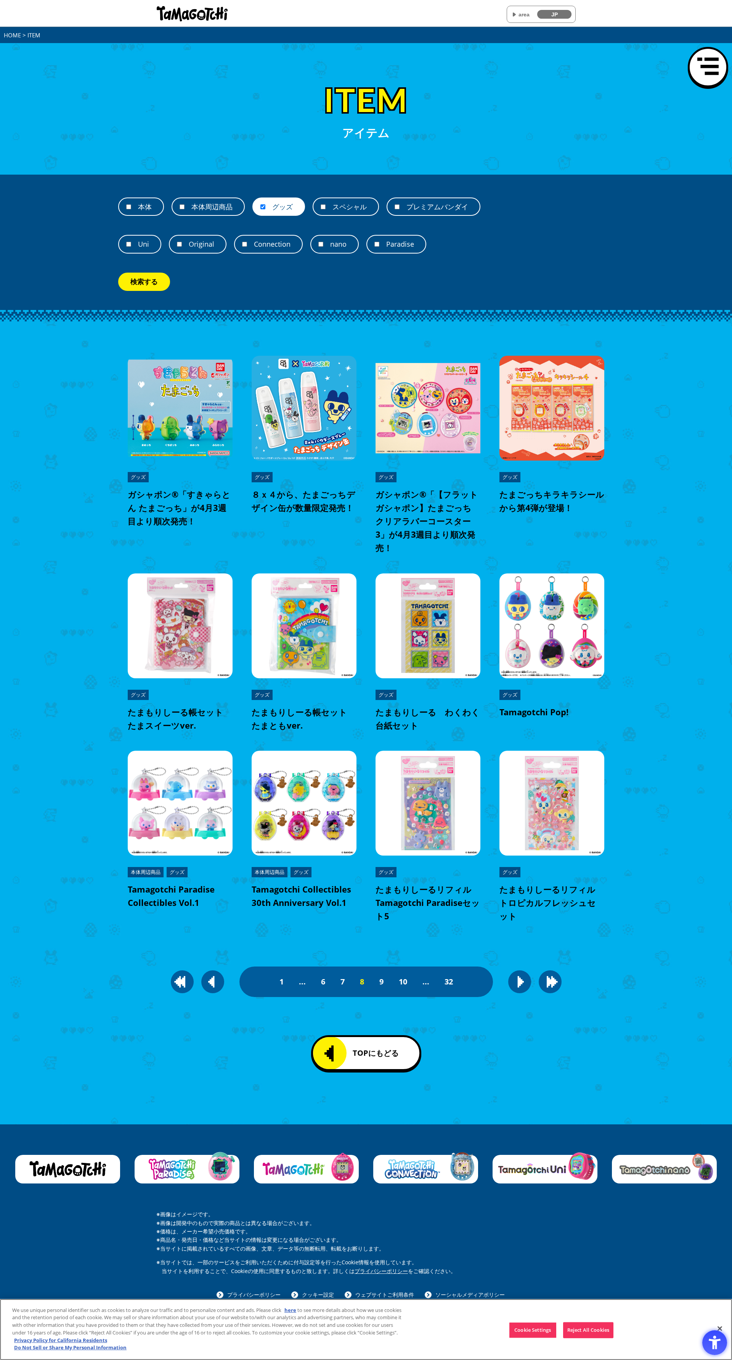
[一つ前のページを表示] (212, 981)
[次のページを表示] (519, 981)
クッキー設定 (318, 1294)
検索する (144, 282)
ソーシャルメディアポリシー (470, 1294)
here (290, 1310)
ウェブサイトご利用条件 (384, 1294)
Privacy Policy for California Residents (60, 1339)
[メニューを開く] (708, 67)
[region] (366, 1329)
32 (449, 981)
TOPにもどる (376, 1053)
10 (403, 981)
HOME (12, 35)
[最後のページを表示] (550, 981)
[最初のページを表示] (182, 981)
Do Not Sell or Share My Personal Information (70, 1347)
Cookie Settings (532, 1329)
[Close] (719, 1328)
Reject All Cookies (588, 1329)
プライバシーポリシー (381, 1271)
